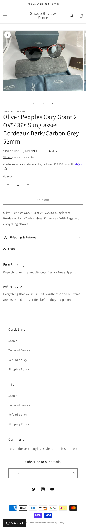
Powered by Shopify (55, 522)
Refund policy (17, 360)
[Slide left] (33, 103)
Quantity (8, 176)
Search (13, 341)
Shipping (7, 157)
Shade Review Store (37, 522)
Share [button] (12, 248)
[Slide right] (52, 103)
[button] (5, 15)
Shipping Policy (18, 369)
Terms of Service (19, 350)
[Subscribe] (72, 473)
